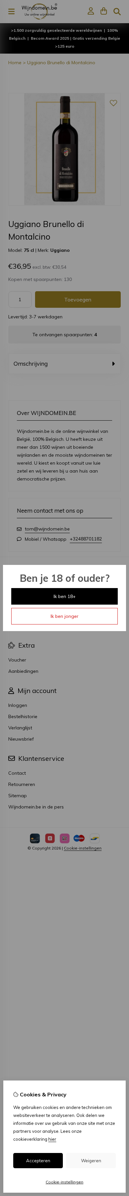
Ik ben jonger (64, 616)
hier (52, 1139)
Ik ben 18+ (65, 596)
